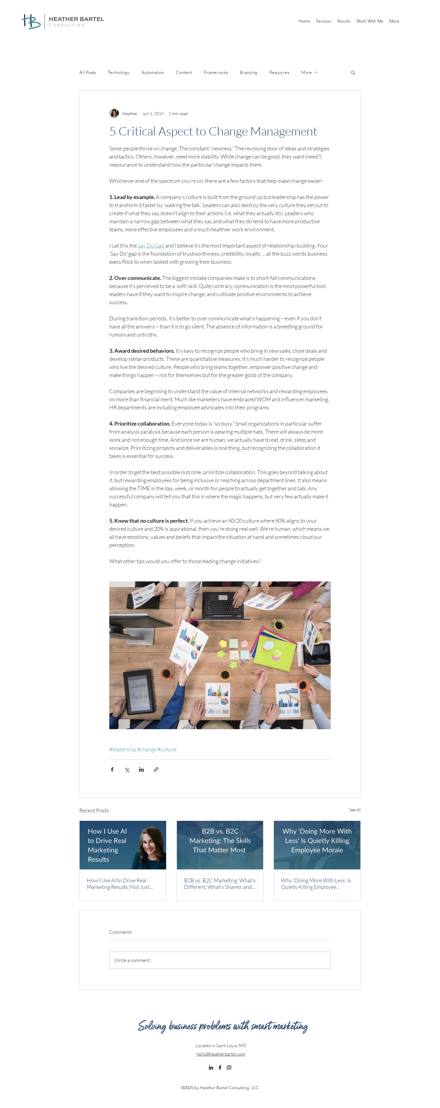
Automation (153, 72)
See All (355, 809)
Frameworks (216, 72)
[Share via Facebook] (112, 769)
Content (184, 72)
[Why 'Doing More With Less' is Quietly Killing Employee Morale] (317, 845)
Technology (119, 72)
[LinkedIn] (211, 1068)
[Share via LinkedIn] (141, 769)
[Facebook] (220, 1068)
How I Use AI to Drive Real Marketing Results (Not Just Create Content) (118, 883)
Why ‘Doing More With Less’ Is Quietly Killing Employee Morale (316, 883)
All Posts (87, 72)
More (306, 72)
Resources (279, 72)
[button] (353, 72)
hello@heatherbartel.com (221, 1054)
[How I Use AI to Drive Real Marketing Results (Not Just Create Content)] (123, 845)
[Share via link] (156, 769)
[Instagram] (229, 1068)
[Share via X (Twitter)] (127, 769)
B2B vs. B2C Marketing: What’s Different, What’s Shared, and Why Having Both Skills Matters (220, 883)
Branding (248, 72)
